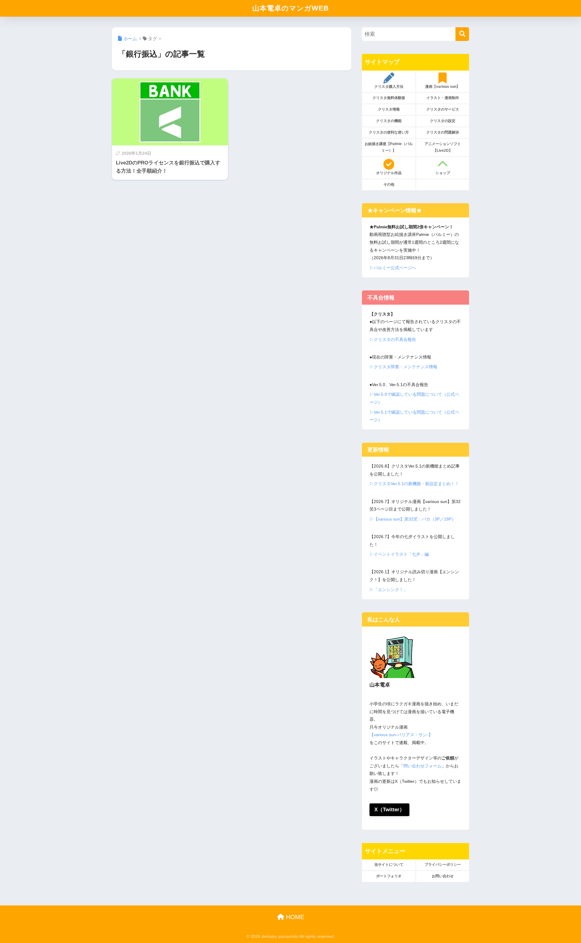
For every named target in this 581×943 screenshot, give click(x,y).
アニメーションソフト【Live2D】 (443, 147)
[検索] (462, 34)
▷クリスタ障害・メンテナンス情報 (403, 366)
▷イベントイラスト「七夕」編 (399, 554)
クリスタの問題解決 (442, 132)
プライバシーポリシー (443, 864)
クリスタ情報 (389, 109)
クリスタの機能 (389, 121)
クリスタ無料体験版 (389, 98)
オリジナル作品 (389, 173)
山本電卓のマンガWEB (290, 8)
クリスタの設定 (442, 121)
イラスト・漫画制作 (442, 98)
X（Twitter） (389, 809)
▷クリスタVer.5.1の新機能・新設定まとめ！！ (414, 483)
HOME (294, 917)
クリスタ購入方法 (388, 86)
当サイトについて (388, 864)
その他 (388, 184)
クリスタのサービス (442, 109)
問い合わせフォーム (422, 765)
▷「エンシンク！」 (388, 589)
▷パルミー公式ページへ (392, 267)
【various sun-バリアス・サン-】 (401, 734)
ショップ (442, 173)
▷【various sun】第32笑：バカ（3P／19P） (412, 519)
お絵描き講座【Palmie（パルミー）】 (389, 147)
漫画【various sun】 (442, 86)
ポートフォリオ (389, 876)
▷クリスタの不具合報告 (392, 339)
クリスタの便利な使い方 (389, 132)
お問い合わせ (443, 876)
